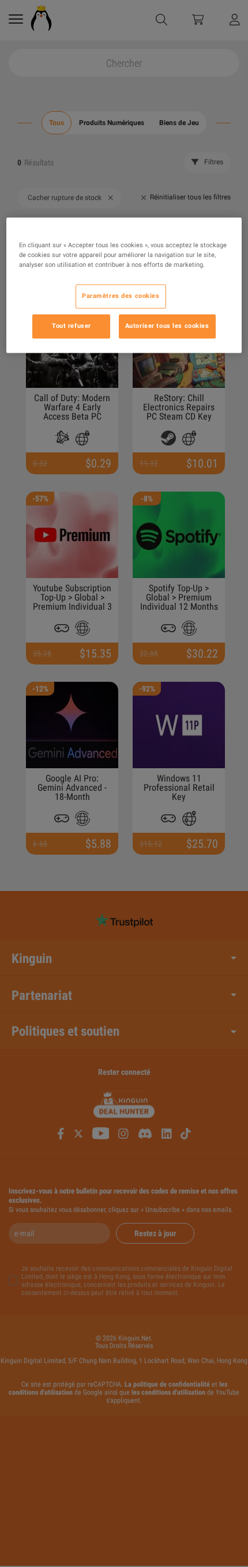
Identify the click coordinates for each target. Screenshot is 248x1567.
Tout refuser (71, 326)
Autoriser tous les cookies (167, 326)
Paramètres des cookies (121, 296)
